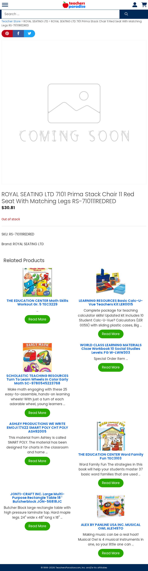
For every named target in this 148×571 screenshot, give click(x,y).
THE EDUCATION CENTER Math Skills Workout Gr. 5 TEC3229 (37, 302)
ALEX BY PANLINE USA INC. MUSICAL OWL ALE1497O (110, 526)
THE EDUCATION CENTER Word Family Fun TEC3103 (110, 456)
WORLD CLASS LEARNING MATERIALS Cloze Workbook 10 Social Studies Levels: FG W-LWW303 (111, 349)
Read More (37, 319)
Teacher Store (11, 21)
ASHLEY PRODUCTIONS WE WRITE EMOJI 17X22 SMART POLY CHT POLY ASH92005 (37, 427)
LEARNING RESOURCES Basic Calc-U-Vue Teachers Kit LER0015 (111, 302)
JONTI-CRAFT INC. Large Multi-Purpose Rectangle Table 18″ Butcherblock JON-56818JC (37, 498)
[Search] (126, 14)
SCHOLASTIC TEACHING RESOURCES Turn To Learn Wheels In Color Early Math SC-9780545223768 (37, 379)
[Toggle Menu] (5, 5)
